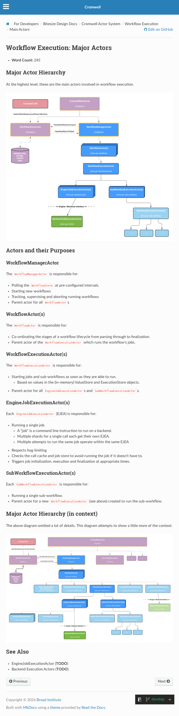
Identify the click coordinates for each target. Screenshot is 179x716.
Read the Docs (93, 707)
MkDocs (30, 707)
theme (55, 707)
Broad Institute (49, 700)
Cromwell (93, 7)
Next (162, 681)
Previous (20, 681)
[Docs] (8, 24)
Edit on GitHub (160, 29)
